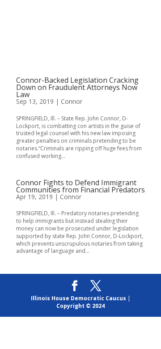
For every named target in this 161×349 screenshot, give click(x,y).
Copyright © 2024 (80, 306)
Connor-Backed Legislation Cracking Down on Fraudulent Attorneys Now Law (77, 87)
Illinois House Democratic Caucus (78, 298)
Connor (71, 101)
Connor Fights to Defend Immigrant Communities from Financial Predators (80, 186)
